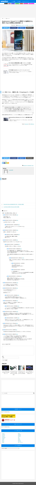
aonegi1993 (11, 170)
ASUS (19, 439)
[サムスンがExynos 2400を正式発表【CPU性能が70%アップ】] (6, 367)
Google (3, 438)
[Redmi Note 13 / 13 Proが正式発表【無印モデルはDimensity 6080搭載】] (21, 367)
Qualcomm (19, 25)
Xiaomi (3, 433)
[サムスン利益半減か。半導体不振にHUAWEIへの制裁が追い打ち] (29, 367)
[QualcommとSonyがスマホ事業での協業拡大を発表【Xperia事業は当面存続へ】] (22, 28)
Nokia (3, 442)
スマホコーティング (25, 1)
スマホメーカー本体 (24, 25)
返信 (17, 220)
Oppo (19, 433)
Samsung (3, 437)
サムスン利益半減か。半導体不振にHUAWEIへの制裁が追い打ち (29, 372)
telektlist (4, 1)
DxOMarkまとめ (31, 3)
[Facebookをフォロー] (4, 163)
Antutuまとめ (26, 3)
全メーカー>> (20, 442)
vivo (18, 437)
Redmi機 (21, 3)
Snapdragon (29, 165)
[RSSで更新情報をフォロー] (8, 163)
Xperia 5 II (13, 3)
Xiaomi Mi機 (17, 3)
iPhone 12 (6, 3)
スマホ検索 (13, 1)
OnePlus (3, 434)
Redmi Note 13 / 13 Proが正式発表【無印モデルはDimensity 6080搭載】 (21, 372)
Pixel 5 (9, 3)
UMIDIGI (19, 434)
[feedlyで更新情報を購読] (6, 163)
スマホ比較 (18, 1)
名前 (3, 356)
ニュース (29, 25)
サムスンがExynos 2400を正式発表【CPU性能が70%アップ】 (5, 372)
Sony (32, 25)
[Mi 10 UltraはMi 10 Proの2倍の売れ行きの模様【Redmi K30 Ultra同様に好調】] (13, 367)
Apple (3, 439)
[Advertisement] (8, 11)
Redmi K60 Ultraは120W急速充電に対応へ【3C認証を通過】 (14, 204)
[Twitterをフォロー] (3, 163)
